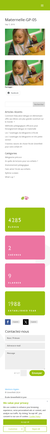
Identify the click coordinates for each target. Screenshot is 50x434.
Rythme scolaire (11, 173)
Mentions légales (12, 389)
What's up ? (9, 177)
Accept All (25, 422)
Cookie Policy (34, 416)
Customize (12, 429)
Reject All (36, 429)
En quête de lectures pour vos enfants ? (21, 161)
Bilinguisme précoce (13, 157)
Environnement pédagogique (17, 165)
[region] (25, 416)
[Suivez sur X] (26, 322)
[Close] (47, 401)
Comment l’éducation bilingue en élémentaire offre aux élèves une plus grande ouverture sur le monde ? (24, 119)
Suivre (15, 322)
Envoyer (37, 373)
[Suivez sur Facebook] (8, 322)
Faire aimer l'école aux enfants (17, 169)
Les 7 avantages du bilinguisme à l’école (21, 133)
